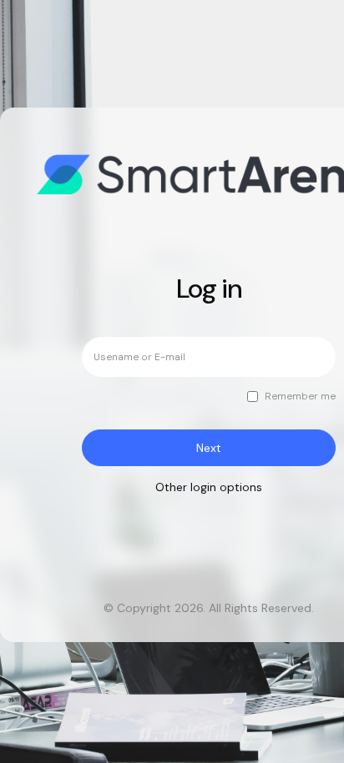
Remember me (300, 396)
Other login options (208, 486)
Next (208, 447)
